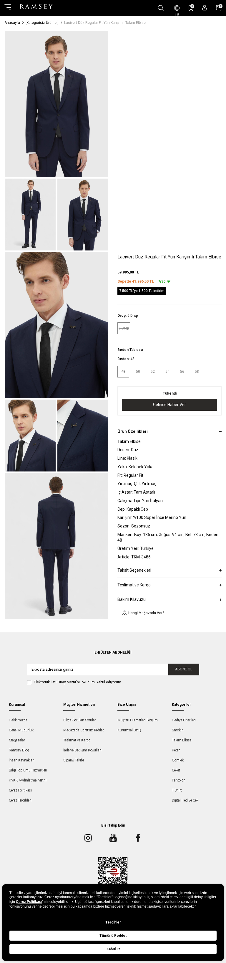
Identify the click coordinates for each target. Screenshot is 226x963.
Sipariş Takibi (73, 760)
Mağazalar (17, 740)
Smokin (178, 730)
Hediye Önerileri (184, 720)
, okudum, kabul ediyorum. (78, 682)
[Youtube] (113, 838)
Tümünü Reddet (113, 936)
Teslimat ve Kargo (76, 740)
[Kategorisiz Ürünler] (42, 23)
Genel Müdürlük (21, 730)
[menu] (7, 8)
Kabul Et (113, 949)
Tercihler (113, 922)
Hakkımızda (18, 720)
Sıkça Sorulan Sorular (79, 720)
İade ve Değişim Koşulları (82, 750)
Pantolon (178, 780)
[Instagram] (88, 838)
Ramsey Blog (19, 750)
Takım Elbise (181, 740)
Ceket (176, 770)
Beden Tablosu (130, 350)
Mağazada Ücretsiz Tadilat (83, 730)
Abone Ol (183, 669)
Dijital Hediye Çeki (185, 800)
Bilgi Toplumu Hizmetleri (28, 770)
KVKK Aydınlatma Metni (27, 780)
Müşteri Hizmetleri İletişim (137, 720)
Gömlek (178, 760)
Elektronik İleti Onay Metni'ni (57, 682)
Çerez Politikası (20, 790)
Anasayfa (12, 23)
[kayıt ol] (204, 8)
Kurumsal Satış (129, 730)
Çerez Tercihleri (20, 800)
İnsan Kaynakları (21, 760)
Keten (176, 750)
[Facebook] (138, 838)
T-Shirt (177, 790)
